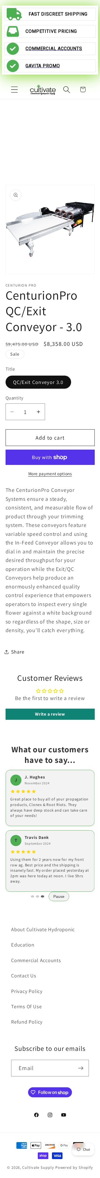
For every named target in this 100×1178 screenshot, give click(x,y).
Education (22, 944)
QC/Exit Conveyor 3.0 (38, 382)
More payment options (50, 473)
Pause (58, 896)
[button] (14, 89)
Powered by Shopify (74, 1167)
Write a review (50, 714)
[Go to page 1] (32, 896)
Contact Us (23, 975)
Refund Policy (26, 1021)
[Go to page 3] (42, 896)
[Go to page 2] (37, 896)
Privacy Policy (26, 991)
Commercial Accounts (36, 960)
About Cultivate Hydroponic (43, 929)
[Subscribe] (81, 1068)
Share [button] (17, 651)
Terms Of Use (26, 1006)
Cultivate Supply (38, 1167)
